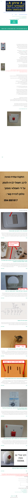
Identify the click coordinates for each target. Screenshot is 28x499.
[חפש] (1, 1)
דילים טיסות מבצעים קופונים (24, 490)
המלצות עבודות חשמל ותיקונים (23, 14)
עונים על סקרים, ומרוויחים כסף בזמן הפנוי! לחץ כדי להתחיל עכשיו (19, 16)
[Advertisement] (21, 35)
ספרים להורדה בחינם (24, 491)
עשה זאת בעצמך (25, 492)
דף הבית (16, 14)
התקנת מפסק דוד (24, 50)
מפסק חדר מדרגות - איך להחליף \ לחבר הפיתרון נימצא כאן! (15, 438)
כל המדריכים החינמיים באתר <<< (22, 17)
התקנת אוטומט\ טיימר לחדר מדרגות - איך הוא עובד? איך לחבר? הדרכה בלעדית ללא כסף (14, 408)
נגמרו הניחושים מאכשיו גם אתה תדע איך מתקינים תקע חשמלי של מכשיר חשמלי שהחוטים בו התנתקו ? (14, 261)
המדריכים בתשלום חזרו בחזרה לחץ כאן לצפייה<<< (20, 18)
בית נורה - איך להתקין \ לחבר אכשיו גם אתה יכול (17, 349)
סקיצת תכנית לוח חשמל (22, 320)
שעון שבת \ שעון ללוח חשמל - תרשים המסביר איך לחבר (16, 291)
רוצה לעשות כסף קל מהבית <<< (23, 489)
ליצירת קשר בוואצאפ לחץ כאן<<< (14, 19)
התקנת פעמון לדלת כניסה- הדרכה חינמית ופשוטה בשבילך (15, 378)
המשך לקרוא (2, 237)
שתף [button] (26, 237)
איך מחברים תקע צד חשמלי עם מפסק (19, 468)
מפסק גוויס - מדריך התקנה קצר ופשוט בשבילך (18, 230)
